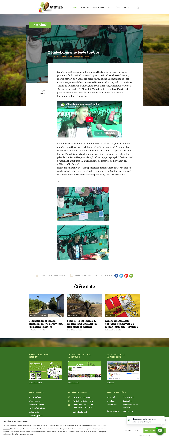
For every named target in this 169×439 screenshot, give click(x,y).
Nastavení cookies (144, 435)
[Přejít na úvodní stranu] (50, 7)
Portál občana (35, 397)
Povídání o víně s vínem (83, 401)
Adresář (128, 8)
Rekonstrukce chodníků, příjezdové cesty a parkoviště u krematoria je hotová (46, 324)
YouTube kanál (73, 383)
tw (121, 276)
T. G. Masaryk (129, 397)
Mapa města (128, 411)
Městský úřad (114, 8)
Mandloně (111, 401)
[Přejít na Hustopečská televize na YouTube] (84, 370)
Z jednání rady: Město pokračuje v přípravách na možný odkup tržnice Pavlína (121, 324)
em (131, 276)
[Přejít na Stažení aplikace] (45, 370)
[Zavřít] (165, 420)
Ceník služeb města (37, 408)
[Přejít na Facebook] (123, 370)
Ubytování (127, 401)
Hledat (138, 7)
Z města (42, 93)
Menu (30, 7)
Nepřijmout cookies (132, 430)
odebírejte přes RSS (82, 276)
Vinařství (111, 397)
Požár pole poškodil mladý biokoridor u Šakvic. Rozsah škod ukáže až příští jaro (82, 324)
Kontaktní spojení (36, 405)
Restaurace (112, 405)
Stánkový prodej (36, 416)
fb (116, 276)
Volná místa (34, 412)
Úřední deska (34, 401)
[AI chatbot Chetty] (160, 431)
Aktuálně (73, 8)
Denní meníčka (113, 411)
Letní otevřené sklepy (82, 397)
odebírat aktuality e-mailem (52, 276)
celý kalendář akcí (80, 412)
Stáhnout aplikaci (35, 383)
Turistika (85, 8)
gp (126, 276)
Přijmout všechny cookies (154, 430)
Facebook (110, 383)
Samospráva (98, 8)
